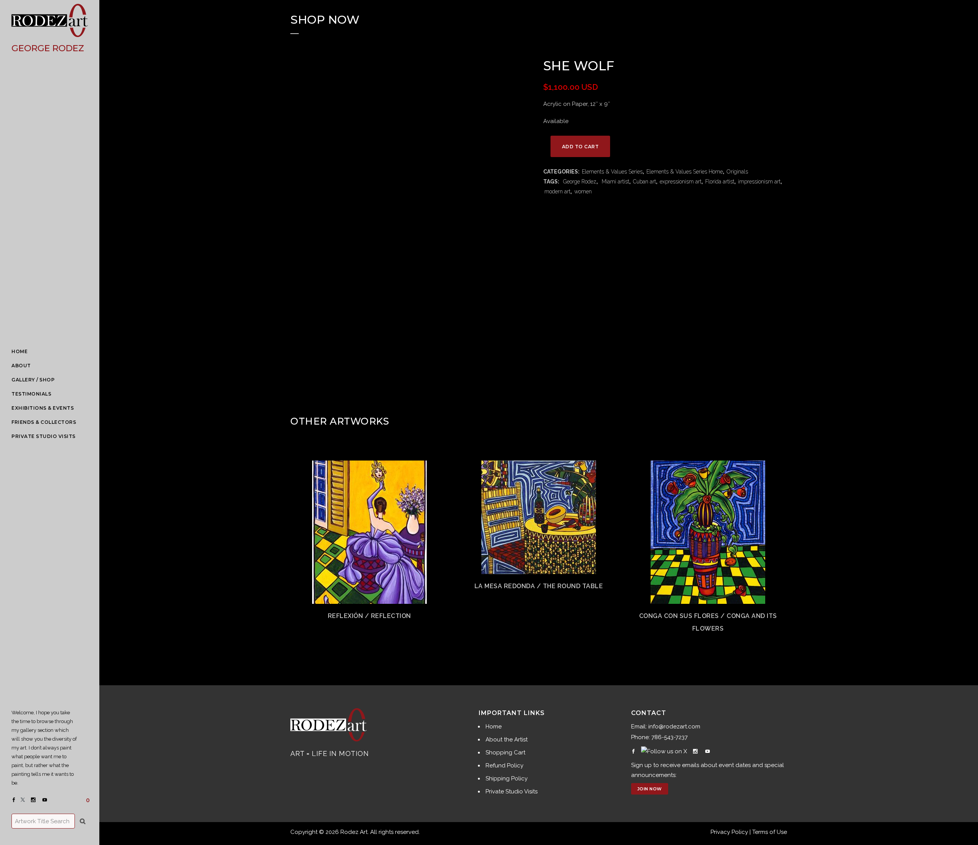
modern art (557, 191)
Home (494, 726)
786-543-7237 (669, 737)
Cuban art (644, 181)
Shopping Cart (505, 752)
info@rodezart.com (674, 726)
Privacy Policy (729, 832)
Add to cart (580, 146)
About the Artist (507, 739)
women (583, 191)
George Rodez (579, 181)
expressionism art (680, 181)
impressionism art (759, 181)
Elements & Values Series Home (684, 172)
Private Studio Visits (512, 791)
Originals (737, 172)
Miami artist (614, 181)
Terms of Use (769, 832)
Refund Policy (504, 765)
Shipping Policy (507, 778)
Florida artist (719, 181)
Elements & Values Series (612, 172)
